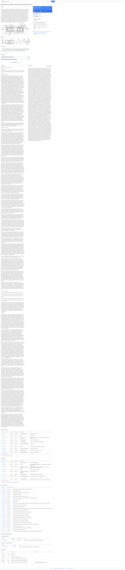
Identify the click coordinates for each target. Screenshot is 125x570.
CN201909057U (4, 443)
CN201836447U (4, 517)
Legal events (46, 31)
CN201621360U (4, 510)
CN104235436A (4, 462)
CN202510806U (4, 448)
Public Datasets (61, 568)
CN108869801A (4, 492)
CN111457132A (4, 476)
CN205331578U (4, 529)
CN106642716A (4, 513)
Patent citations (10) (38, 31)
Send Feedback (56, 568)
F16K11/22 (4, 48)
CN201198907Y (4, 494)
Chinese (40, 13)
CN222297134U (4, 527)
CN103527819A (4, 489)
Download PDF (37, 11)
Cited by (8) (42, 31)
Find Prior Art (43, 11)
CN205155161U (4, 506)
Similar (48, 11)
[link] (15, 49)
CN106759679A (4, 464)
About (51, 568)
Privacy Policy (70, 568)
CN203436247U (4, 508)
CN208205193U (4, 531)
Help (74, 568)
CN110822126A (4, 471)
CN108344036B (4, 524)
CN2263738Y (3, 435)
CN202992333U (4, 501)
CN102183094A (4, 503)
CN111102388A (4, 474)
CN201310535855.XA (5, 540)
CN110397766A (4, 469)
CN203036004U (4, 522)
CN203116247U (4, 450)
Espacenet (39, 33)
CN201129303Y (4, 520)
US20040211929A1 (4, 437)
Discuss (46, 33)
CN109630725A (4, 515)
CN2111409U (3, 433)
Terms (66, 568)
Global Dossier (43, 33)
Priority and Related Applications (41, 32)
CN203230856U (4, 452)
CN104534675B (4, 496)
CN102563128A (4, 446)
